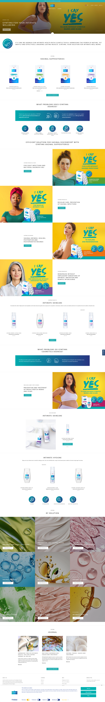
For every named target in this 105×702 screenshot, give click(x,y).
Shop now (6, 31)
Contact (42, 681)
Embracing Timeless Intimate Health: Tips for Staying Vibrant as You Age (28, 655)
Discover (27, 171)
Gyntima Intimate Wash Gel (26, 487)
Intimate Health (51, 8)
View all (52, 340)
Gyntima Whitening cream (65, 333)
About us (42, 680)
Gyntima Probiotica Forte (40, 86)
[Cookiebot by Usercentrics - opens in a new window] (14, 700)
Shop (45, 8)
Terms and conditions (65, 681)
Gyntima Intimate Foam (52, 487)
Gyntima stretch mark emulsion (39, 333)
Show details (64, 699)
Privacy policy (64, 683)
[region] (52, 18)
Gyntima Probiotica (13, 86)
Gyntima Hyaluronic (65, 86)
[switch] (38, 700)
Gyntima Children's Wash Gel (78, 487)
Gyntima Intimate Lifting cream (14, 333)
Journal (59, 8)
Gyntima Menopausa (91, 86)
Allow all (88, 688)
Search (63, 685)
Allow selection (88, 692)
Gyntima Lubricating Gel (91, 333)
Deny (88, 695)
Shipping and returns (65, 680)
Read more (20, 664)
